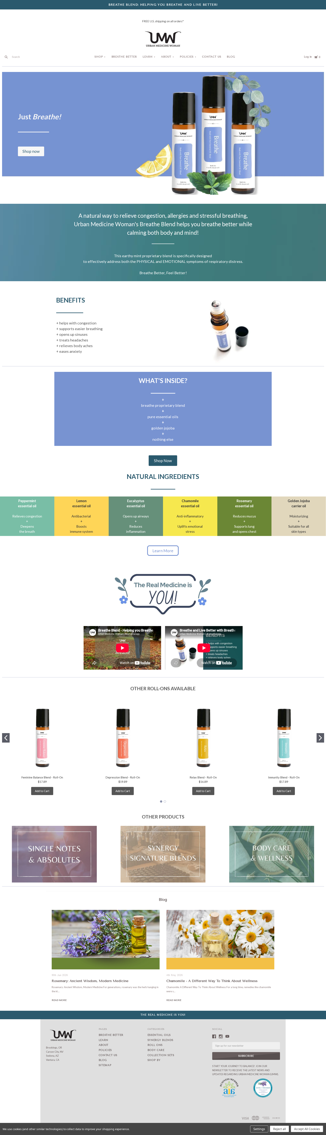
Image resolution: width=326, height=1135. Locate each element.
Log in (308, 56)
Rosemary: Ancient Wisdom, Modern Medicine (90, 981)
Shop (99, 56)
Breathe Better (124, 56)
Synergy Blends (160, 1040)
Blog (231, 56)
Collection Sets (161, 1055)
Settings (259, 1129)
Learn (148, 56)
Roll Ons (155, 1045)
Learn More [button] (162, 550)
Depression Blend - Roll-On (122, 777)
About (166, 56)
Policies (187, 56)
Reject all (279, 1129)
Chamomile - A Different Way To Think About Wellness (212, 981)
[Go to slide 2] (320, 738)
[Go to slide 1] (6, 738)
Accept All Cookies (307, 1129)
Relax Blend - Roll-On (203, 777)
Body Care (156, 1050)
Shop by (154, 1060)
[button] (31, 151)
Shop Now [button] (163, 460)
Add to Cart (42, 791)
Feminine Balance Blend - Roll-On (42, 777)
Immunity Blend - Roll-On (284, 777)
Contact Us (211, 56)
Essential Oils (159, 1035)
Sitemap (105, 1065)
